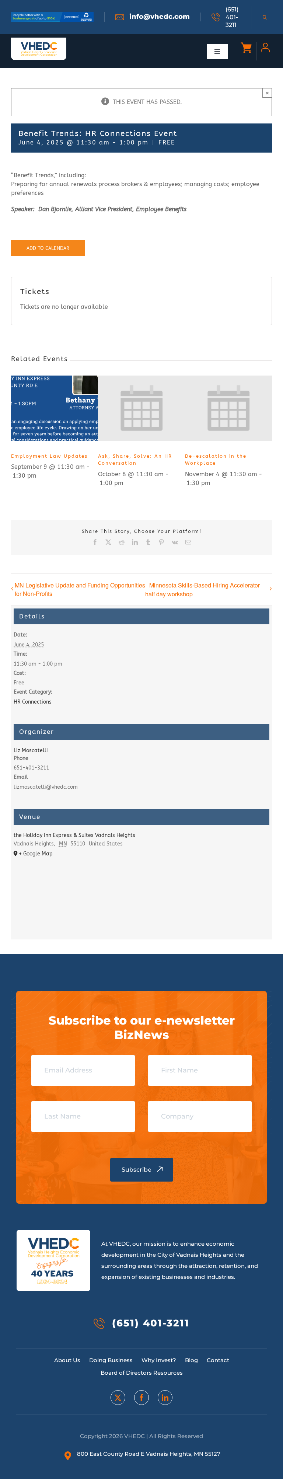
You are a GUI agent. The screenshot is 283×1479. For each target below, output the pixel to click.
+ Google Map (36, 854)
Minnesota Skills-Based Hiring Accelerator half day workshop (202, 589)
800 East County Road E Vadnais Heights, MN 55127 (148, 1453)
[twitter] (118, 1397)
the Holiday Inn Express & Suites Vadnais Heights (74, 835)
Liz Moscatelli (31, 750)
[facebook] (141, 1397)
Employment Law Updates (49, 456)
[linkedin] (165, 1397)
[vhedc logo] (39, 44)
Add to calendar (48, 248)
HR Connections (33, 702)
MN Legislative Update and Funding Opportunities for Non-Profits (80, 589)
